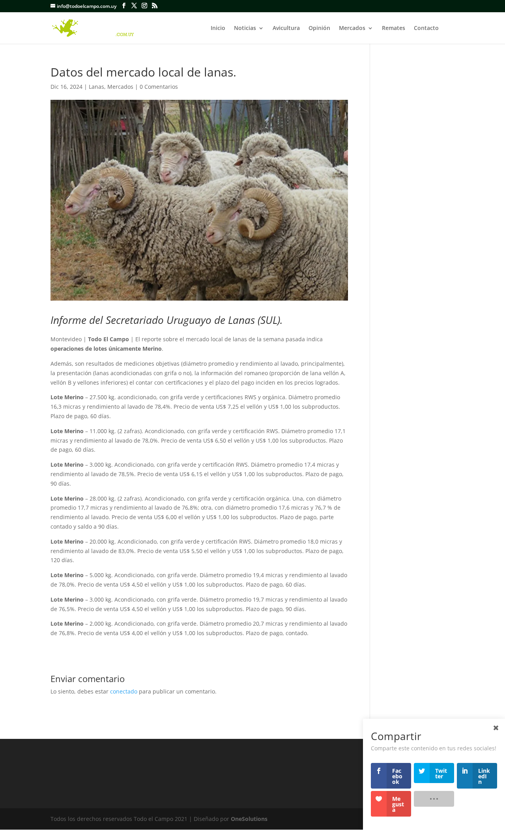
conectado (123, 691)
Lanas (96, 86)
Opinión (319, 28)
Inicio (218, 28)
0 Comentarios (159, 86)
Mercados (352, 28)
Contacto (426, 28)
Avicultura (286, 28)
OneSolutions (249, 819)
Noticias (245, 28)
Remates (393, 28)
